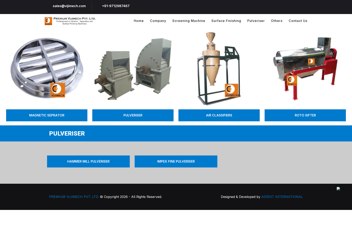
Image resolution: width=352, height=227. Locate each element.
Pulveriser (256, 21)
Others (277, 21)
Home (139, 21)
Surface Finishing (226, 21)
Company (158, 21)
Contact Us (298, 21)
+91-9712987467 (116, 6)
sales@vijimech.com (69, 6)
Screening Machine (188, 21)
